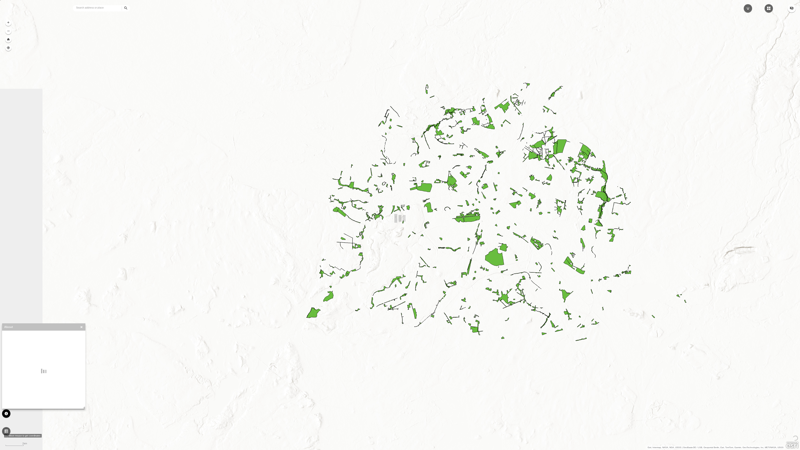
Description (11, 360)
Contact (9, 369)
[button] (6, 431)
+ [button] (8, 22)
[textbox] (103, 7)
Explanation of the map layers (22, 363)
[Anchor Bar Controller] (400, 444)
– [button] (8, 30)
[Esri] (792, 445)
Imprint (9, 372)
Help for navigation (15, 366)
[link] (13, 8)
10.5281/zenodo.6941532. (20, 401)
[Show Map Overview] (792, 8)
